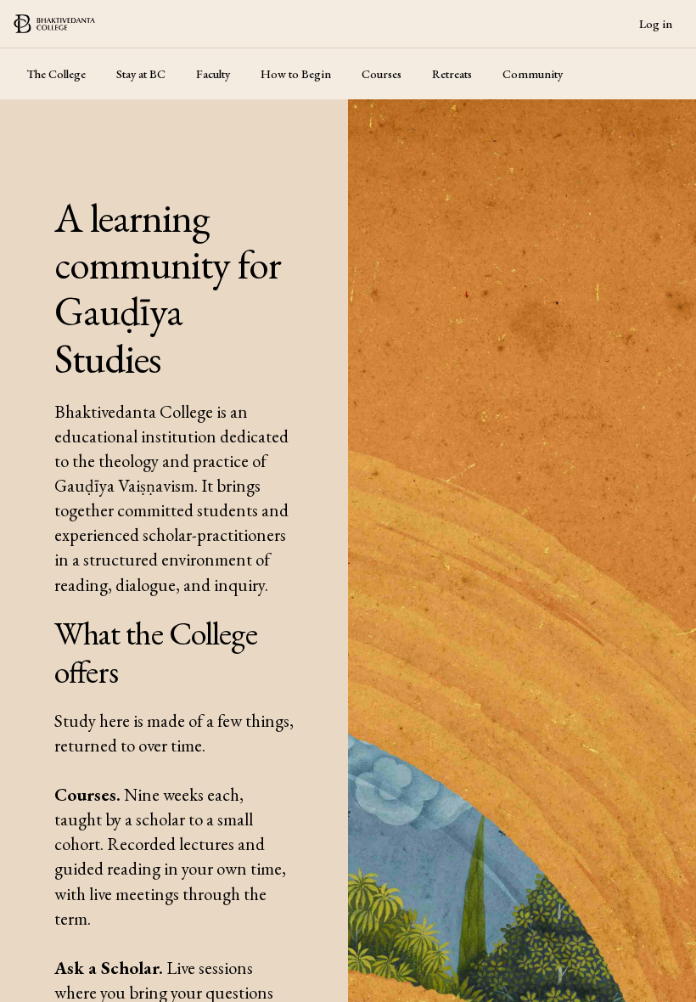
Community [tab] (532, 74)
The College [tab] (56, 74)
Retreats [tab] (452, 74)
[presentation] (348, 501)
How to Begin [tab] (296, 74)
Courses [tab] (381, 74)
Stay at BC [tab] (141, 74)
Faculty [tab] (213, 74)
